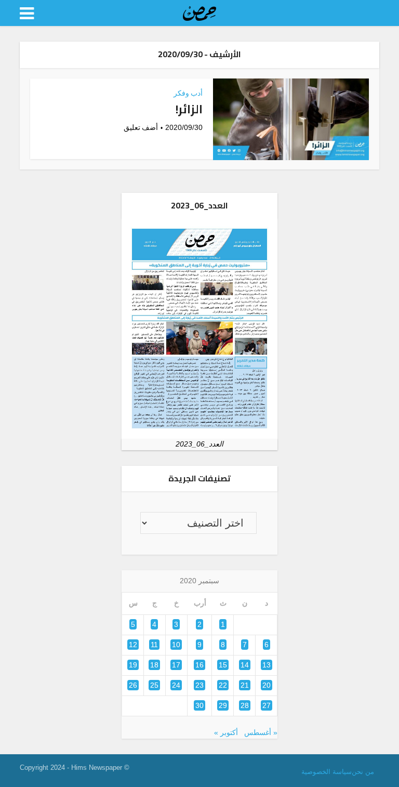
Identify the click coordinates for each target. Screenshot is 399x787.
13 (266, 665)
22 (223, 685)
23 (199, 685)
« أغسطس (260, 732)
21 (245, 685)
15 (223, 665)
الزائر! (189, 109)
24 (176, 685)
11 (154, 644)
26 (133, 685)
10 (176, 644)
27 (266, 705)
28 (245, 705)
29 (223, 705)
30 (199, 705)
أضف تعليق (141, 127)
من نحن (363, 772)
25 (154, 685)
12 (133, 644)
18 (154, 665)
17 (176, 665)
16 (199, 665)
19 (133, 665)
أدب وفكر (188, 93)
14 (245, 665)
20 (266, 685)
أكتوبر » (226, 732)
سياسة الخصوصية (326, 772)
